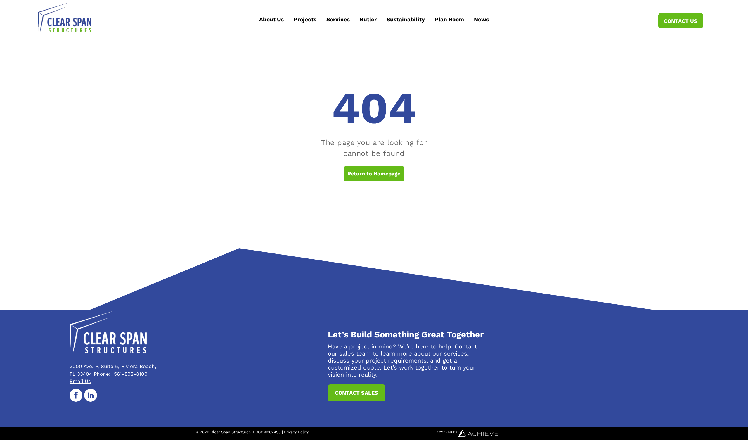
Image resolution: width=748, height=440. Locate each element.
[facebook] (76, 396)
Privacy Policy (296, 432)
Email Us (80, 381)
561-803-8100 (131, 374)
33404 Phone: (93, 374)
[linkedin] (90, 396)
